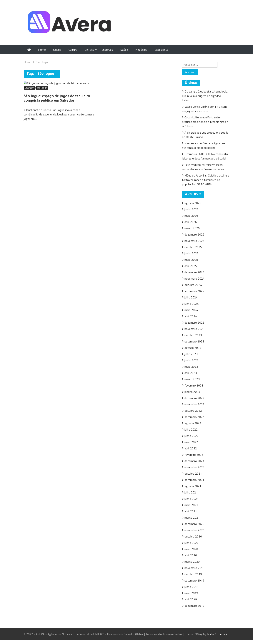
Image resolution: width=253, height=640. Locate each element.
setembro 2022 (194, 417)
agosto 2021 (192, 486)
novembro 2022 (194, 404)
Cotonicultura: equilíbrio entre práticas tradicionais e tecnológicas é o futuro (205, 121)
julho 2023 (191, 354)
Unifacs (89, 49)
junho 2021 (191, 498)
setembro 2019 (194, 580)
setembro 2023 (194, 341)
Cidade (57, 49)
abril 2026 (190, 222)
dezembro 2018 (194, 605)
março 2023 (192, 379)
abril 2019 (190, 599)
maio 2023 (191, 366)
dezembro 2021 (194, 461)
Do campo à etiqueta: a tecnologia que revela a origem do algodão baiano (204, 96)
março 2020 (192, 561)
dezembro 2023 (194, 322)
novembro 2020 (194, 530)
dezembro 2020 (194, 524)
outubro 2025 (193, 247)
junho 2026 (191, 209)
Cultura (73, 49)
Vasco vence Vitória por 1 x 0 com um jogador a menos (204, 108)
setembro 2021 (194, 480)
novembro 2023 (194, 329)
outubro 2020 (193, 536)
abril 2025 (190, 266)
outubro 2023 (193, 335)
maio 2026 (191, 215)
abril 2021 (190, 511)
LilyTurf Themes (217, 634)
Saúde (124, 49)
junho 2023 (191, 360)
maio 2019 (191, 593)
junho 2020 (191, 542)
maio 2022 (191, 442)
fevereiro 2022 (193, 454)
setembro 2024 (194, 291)
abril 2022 (190, 448)
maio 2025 (191, 259)
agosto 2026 (192, 203)
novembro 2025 (194, 240)
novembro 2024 (194, 278)
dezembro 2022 (194, 398)
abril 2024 (190, 316)
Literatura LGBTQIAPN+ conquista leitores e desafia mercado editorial (205, 156)
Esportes (107, 49)
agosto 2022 (192, 423)
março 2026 (192, 228)
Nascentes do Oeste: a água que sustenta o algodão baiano (203, 145)
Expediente (161, 49)
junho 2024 (191, 303)
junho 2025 (191, 253)
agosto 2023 (192, 347)
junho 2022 (191, 436)
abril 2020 (190, 555)
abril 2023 (190, 373)
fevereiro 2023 (193, 385)
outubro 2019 (193, 574)
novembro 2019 (194, 568)
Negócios (141, 49)
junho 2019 (191, 586)
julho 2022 (191, 429)
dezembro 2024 (194, 272)
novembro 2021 (194, 467)
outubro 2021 (193, 473)
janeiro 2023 (192, 391)
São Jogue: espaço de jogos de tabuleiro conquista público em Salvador (57, 98)
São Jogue (42, 88)
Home (42, 49)
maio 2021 (191, 505)
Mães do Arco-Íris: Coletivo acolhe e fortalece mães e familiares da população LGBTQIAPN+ (205, 180)
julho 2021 (191, 492)
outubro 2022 (193, 410)
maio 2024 (191, 310)
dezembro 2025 (194, 234)
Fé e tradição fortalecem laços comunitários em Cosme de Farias (203, 166)
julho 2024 (191, 297)
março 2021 (192, 517)
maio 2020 (191, 549)
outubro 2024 (193, 285)
